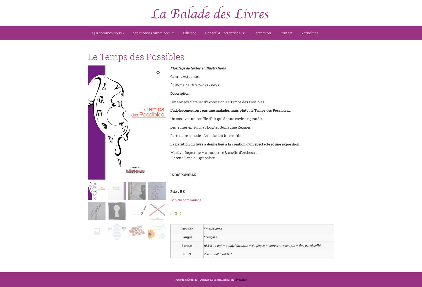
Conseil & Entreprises (222, 33)
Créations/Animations (151, 33)
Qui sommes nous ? (108, 33)
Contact (286, 33)
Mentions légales (186, 279)
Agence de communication (217, 279)
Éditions (189, 33)
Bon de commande (185, 200)
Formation (262, 33)
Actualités (309, 33)
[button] (158, 73)
